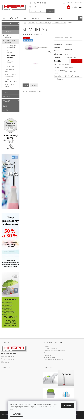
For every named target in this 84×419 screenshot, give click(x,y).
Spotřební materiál (7, 101)
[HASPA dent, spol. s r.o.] (14, 7)
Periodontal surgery (10, 85)
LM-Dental (35, 18)
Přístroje (61, 18)
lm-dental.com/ (70, 72)
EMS (25, 18)
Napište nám (48, 355)
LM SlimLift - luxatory (11, 56)
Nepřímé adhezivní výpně (11, 80)
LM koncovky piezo (10, 71)
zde (11, 409)
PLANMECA (49, 18)
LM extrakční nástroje (10, 41)
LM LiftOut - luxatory (10, 51)
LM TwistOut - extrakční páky (11, 46)
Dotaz (61, 79)
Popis (26, 85)
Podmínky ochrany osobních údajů (55, 350)
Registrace (78, 3)
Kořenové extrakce (9, 62)
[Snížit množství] (70, 62)
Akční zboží (14, 18)
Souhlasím (67, 406)
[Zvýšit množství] (70, 60)
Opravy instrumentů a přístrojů (54, 360)
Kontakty (47, 346)
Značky (5, 110)
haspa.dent (6, 362)
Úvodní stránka (4, 18)
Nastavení (16, 414)
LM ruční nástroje (8, 36)
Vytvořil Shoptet (77, 415)
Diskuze (34, 85)
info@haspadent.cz (9, 356)
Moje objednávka (49, 357)
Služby (5, 106)
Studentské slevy (49, 353)
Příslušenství (10, 66)
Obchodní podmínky (50, 348)
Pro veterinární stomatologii (11, 75)
